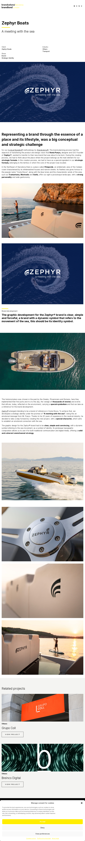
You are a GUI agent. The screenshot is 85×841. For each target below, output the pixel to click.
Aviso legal (55, 838)
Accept (42, 822)
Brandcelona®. (43, 150)
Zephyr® (5, 411)
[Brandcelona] (12, 6)
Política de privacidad (44, 838)
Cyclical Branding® (15, 150)
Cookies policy (31, 838)
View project (12, 734)
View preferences (42, 834)
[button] (82, 803)
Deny (43, 828)
